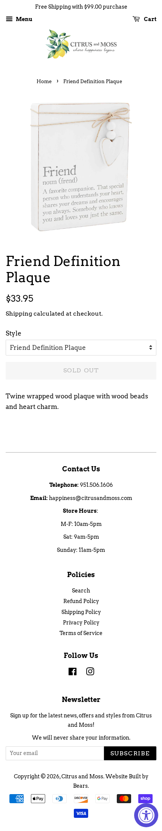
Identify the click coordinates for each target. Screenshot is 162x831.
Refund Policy (81, 601)
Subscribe (130, 753)
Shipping (19, 313)
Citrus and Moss (82, 776)
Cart (149, 19)
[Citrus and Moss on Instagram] (90, 673)
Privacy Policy (81, 622)
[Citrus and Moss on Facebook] (72, 673)
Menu (23, 19)
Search (81, 590)
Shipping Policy (81, 612)
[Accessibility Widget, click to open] (146, 815)
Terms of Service (81, 633)
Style (13, 333)
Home (44, 81)
